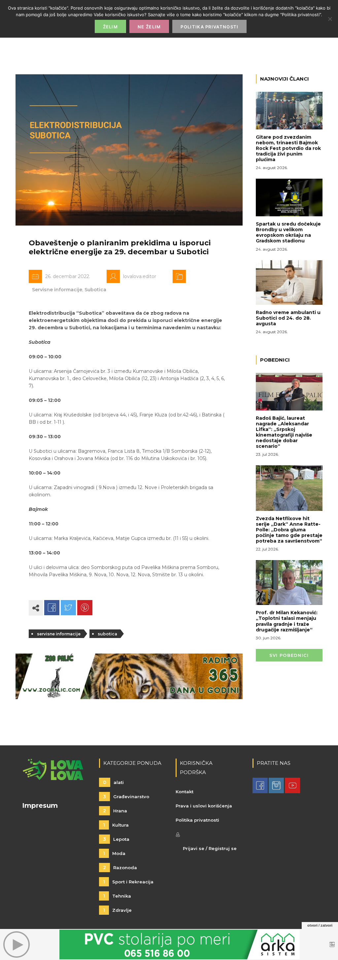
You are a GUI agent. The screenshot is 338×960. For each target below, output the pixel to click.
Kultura (116, 825)
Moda (114, 853)
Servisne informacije (57, 290)
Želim (110, 26)
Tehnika (117, 896)
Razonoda (120, 868)
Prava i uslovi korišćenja (204, 805)
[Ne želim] (329, 19)
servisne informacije (59, 633)
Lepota (116, 839)
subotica (107, 633)
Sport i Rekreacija (128, 882)
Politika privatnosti (197, 820)
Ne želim (149, 26)
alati (113, 782)
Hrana (115, 811)
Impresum (40, 805)
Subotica (95, 290)
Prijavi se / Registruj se (210, 848)
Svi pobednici (289, 655)
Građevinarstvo (126, 797)
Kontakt (184, 791)
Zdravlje (117, 910)
